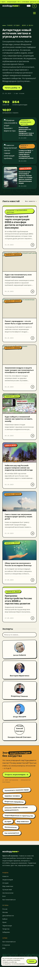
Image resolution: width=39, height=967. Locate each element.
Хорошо (31, 961)
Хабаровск (6, 932)
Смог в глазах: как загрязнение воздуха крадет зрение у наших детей (18, 516)
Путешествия (7, 889)
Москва (5, 912)
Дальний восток (8, 915)
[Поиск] (34, 6)
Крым (4, 922)
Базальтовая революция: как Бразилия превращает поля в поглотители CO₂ (26, 131)
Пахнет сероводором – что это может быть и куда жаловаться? (19, 322)
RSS (3, 948)
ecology (10, 5)
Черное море (7, 925)
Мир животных (23, 821)
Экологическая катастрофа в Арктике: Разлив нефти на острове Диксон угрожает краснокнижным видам (25, 177)
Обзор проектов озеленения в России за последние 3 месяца (18, 564)
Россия (4, 909)
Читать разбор (11, 88)
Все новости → (31, 201)
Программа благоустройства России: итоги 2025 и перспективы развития (18, 599)
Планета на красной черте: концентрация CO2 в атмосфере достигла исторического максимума (19, 222)
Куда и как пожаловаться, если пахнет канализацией (18, 276)
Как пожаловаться (12, 833)
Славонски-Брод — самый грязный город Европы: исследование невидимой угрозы (26, 154)
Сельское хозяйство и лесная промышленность (16, 808)
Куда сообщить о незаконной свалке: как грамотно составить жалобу (18, 419)
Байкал (5, 919)
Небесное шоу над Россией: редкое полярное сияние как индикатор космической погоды (19, 467)
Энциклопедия (7, 879)
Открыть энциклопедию (15, 775)
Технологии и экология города (17, 790)
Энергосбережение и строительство (19, 816)
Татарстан (5, 929)
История (8, 821)
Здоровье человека (12, 796)
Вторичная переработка (14, 801)
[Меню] (34, 13)
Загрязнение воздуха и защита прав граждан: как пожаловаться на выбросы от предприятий (19, 370)
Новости (5, 876)
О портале (6, 945)
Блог (4, 896)
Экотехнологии (11, 827)
